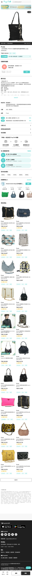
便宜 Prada (28, 500)
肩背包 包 (14, 498)
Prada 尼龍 (19, 497)
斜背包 (26, 174)
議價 (16, 573)
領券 (27, 72)
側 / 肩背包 (14, 544)
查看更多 (16, 97)
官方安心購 (9, 544)
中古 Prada (14, 501)
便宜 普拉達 (24, 498)
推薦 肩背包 (22, 502)
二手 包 (27, 502)
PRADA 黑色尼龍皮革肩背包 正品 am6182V (9, 491)
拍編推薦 (10, 557)
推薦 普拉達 (17, 500)
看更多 (16, 480)
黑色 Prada (6, 496)
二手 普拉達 (19, 498)
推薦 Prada (19, 501)
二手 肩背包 (24, 501)
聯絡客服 (8, 552)
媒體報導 (15, 557)
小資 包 (5, 503)
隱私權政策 (17, 552)
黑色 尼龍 (12, 496)
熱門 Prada (8, 501)
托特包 (14, 174)
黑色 (19, 495)
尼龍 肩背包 (5, 498)
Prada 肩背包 (24, 497)
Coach (2, 546)
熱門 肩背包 (11, 502)
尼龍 (22, 495)
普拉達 (13, 495)
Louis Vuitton (11, 546)
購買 (26, 573)
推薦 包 (16, 503)
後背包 (20, 174)
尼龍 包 (9, 498)
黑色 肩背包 (17, 496)
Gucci (6, 546)
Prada (7, 113)
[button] (4, 188)
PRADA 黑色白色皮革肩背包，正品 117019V (14, 494)
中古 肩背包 (17, 502)
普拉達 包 (14, 497)
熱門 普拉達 (6, 500)
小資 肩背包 (6, 502)
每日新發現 (3, 544)
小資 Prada (3, 501)
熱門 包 (9, 503)
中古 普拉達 (11, 500)
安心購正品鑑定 (4, 557)
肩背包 (10, 109)
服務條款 (12, 552)
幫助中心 (3, 552)
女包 (7, 109)
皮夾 (19, 544)
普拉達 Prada (26, 496)
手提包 (8, 174)
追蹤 (28, 183)
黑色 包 (21, 496)
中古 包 (12, 503)
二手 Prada (22, 500)
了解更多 (29, 151)
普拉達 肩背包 (8, 497)
